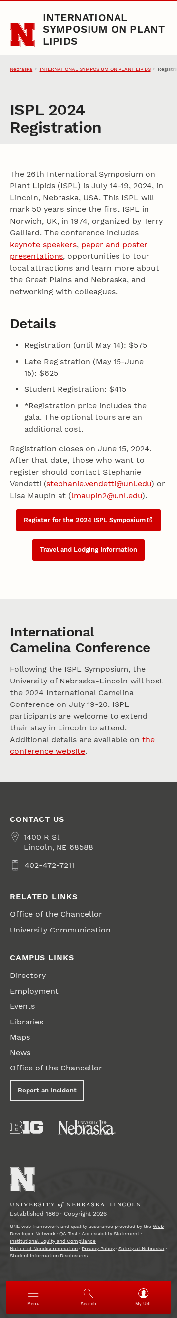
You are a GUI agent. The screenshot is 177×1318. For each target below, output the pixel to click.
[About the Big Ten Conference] (26, 1127)
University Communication (60, 929)
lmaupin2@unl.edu (106, 495)
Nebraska (21, 69)
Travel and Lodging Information (88, 549)
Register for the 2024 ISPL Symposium (85, 519)
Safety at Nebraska (141, 1248)
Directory (28, 975)
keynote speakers (43, 244)
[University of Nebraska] (86, 1127)
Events (22, 1006)
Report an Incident (47, 1090)
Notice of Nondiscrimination (44, 1248)
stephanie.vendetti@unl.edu (98, 483)
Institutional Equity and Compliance (53, 1241)
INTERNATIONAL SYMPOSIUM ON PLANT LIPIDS (104, 29)
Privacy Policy (98, 1248)
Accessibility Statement (110, 1233)
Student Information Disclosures (49, 1255)
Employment (34, 991)
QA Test (68, 1233)
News (20, 1052)
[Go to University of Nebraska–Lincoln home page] (22, 35)
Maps (20, 1037)
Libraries (26, 1021)
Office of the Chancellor (56, 914)
